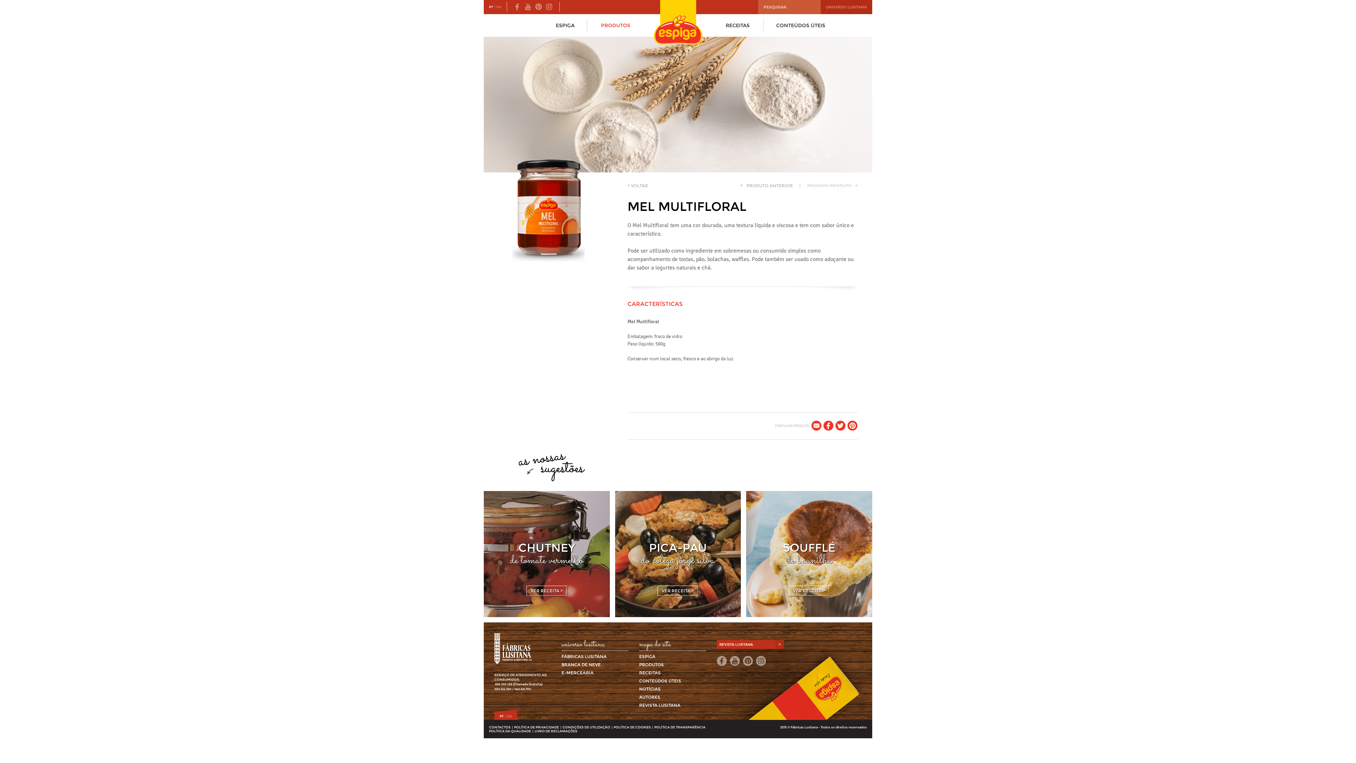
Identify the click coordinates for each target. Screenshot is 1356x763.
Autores (649, 697)
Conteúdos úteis (800, 25)
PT (491, 7)
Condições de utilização (586, 727)
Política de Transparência (680, 727)
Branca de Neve (581, 664)
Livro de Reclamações (556, 731)
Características (655, 304)
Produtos (615, 25)
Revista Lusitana (659, 705)
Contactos (500, 727)
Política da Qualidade (510, 731)
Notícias (650, 689)
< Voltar (638, 185)
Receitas (738, 25)
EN (498, 7)
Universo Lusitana (846, 7)
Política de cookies (632, 727)
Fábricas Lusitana (584, 656)
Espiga (565, 25)
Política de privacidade (536, 727)
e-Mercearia (577, 672)
